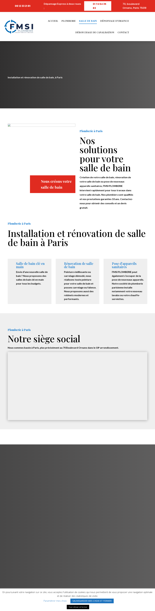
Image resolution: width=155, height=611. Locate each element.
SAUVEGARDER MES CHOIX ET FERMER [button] (92, 600)
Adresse (25, 450)
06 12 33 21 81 (22, 6)
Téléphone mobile (78, 450)
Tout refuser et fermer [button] (78, 607)
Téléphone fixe (122, 450)
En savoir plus (22, 89)
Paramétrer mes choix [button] (55, 600)
